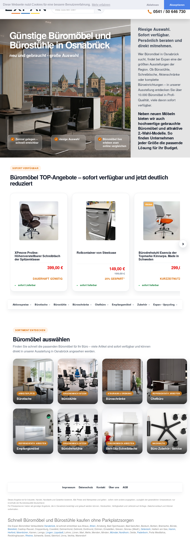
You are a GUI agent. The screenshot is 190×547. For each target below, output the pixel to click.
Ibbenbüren (22, 532)
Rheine (29, 535)
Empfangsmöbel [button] (122, 304)
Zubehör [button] (142, 304)
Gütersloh (146, 529)
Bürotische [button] (41, 304)
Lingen (49, 532)
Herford (11, 532)
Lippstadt (58, 532)
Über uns (114, 487)
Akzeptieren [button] (177, 4)
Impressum (68, 487)
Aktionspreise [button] (21, 304)
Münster (114, 532)
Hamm (172, 529)
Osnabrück (49, 525)
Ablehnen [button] (153, 4)
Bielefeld (12, 529)
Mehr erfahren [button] (101, 4)
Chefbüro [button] (101, 304)
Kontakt (100, 487)
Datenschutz (86, 487)
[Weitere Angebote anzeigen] (183, 244)
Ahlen (93, 525)
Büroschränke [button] (81, 304)
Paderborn (142, 532)
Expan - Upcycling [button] (164, 304)
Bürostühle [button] (60, 304)
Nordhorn (124, 532)
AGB (125, 487)
